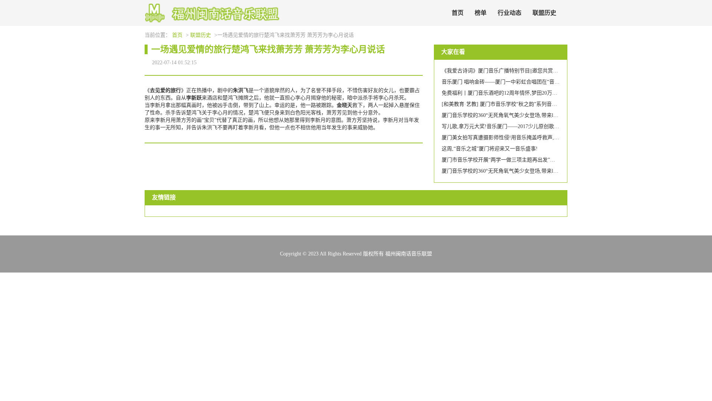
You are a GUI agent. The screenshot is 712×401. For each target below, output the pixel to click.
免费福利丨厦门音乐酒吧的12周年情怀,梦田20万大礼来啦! (508, 93)
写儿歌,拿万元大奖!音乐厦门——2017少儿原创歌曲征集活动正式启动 (521, 126)
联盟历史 (544, 13)
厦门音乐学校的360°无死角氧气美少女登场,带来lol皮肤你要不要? (516, 115)
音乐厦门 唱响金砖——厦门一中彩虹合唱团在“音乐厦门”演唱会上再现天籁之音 (533, 82)
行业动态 (509, 13)
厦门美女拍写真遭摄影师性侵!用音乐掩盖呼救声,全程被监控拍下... (518, 137)
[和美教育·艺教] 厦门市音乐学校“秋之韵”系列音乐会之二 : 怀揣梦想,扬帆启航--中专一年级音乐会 (553, 104)
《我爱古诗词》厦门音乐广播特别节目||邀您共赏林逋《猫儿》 (513, 71)
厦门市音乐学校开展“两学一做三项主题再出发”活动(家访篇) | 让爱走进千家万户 (533, 160)
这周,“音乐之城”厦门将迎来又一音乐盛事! (490, 148)
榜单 (481, 13)
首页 (458, 13)
